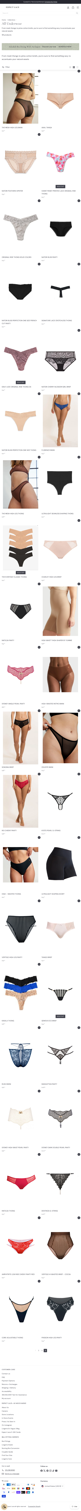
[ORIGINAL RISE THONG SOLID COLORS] (20, 231)
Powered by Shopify (34, 1506)
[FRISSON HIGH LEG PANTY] (60, 1312)
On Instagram (7, 1425)
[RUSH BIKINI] (20, 1058)
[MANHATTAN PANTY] (60, 1058)
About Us (5, 1407)
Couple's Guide (7, 1452)
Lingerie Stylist (7, 1445)
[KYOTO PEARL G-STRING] (60, 805)
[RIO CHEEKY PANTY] (20, 805)
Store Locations (8, 1414)
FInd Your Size (7, 1455)
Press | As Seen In (8, 1422)
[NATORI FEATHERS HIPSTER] (20, 165)
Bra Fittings (6, 1441)
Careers (5, 1411)
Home (4, 20)
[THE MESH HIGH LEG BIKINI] (20, 102)
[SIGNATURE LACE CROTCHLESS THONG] (60, 295)
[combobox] (40, 13)
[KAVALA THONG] (20, 995)
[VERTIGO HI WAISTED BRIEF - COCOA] (60, 1248)
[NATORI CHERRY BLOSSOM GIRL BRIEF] (60, 361)
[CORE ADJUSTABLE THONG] (20, 1312)
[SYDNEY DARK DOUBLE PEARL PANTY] (60, 1122)
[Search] (77, 13)
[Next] (45, 1350)
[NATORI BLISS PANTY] (60, 231)
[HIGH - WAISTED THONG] (20, 868)
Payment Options (8, 1381)
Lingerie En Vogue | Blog (10, 1429)
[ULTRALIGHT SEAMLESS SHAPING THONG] (60, 488)
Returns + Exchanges (9, 1384)
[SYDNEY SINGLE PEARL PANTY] (20, 678)
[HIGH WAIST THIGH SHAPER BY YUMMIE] (60, 615)
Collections (11, 20)
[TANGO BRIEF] (60, 932)
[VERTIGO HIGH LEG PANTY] (20, 932)
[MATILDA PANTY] (20, 615)
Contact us (6, 1374)
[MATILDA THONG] (20, 1185)
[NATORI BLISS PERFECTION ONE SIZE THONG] (20, 424)
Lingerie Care (7, 1459)
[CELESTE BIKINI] (60, 741)
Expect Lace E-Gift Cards (11, 1432)
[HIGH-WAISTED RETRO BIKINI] (60, 678)
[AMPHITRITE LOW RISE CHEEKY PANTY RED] (20, 1248)
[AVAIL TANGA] (60, 102)
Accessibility (6, 1391)
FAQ (3, 1377)
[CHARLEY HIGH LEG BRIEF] (60, 551)
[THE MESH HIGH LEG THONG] (20, 488)
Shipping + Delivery (9, 1388)
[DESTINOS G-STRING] (60, 1185)
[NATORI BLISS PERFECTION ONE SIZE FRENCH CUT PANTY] (20, 296)
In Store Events (7, 1418)
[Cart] (73, 7)
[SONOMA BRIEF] (20, 741)
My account (6, 1398)
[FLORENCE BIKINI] (60, 424)
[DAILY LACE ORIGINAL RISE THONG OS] (20, 361)
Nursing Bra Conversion (10, 1448)
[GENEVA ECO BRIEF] (60, 995)
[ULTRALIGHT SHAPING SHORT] (60, 868)
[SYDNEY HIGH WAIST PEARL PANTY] (20, 1122)
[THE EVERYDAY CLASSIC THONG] (20, 551)
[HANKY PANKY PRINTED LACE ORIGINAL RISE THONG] (60, 166)
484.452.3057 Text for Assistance (14, 1395)
